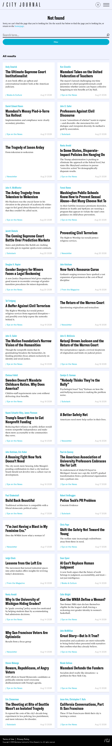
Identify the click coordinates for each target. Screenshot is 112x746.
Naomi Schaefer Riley (14, 412)
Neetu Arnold (65, 145)
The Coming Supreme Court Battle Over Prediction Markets (27, 238)
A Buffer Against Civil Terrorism (27, 306)
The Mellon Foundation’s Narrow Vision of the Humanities (28, 343)
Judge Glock (10, 558)
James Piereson (30, 412)
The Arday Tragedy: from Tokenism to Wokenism (22, 195)
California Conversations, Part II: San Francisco (82, 706)
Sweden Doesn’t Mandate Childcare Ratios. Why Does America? (25, 384)
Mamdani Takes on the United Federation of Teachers (81, 74)
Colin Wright (65, 594)
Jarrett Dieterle (11, 231)
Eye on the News (69, 95)
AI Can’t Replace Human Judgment (77, 565)
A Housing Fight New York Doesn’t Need (23, 459)
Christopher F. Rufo (78, 699)
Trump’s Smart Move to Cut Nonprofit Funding (24, 420)
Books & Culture (14, 95)
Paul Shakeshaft (12, 495)
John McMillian (66, 630)
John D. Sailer (66, 106)
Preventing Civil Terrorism (78, 233)
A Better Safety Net (74, 414)
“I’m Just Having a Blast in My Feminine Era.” (26, 528)
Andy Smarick (11, 66)
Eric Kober (22, 452)
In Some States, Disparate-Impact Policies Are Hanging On (82, 152)
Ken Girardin (65, 66)
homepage (19, 26)
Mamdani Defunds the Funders (82, 668)
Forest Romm (65, 187)
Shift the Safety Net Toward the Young (82, 531)
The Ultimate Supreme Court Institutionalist (25, 74)
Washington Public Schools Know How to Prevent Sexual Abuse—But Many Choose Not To (83, 197)
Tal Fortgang (10, 300)
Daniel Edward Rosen (14, 106)
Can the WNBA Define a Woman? (82, 599)
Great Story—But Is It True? (79, 636)
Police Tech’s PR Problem (78, 500)
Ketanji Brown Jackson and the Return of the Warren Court (82, 343)
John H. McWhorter (13, 187)
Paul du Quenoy (66, 452)
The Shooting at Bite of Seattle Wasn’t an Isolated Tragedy (27, 706)
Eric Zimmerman (12, 699)
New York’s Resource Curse (79, 269)
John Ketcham (66, 264)
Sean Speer (65, 558)
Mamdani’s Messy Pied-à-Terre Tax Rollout (27, 113)
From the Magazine (70, 289)
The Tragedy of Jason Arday (24, 147)
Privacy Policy (23, 739)
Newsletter (12, 176)
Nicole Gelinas (66, 663)
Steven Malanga (12, 663)
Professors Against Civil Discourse (77, 113)
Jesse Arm (64, 699)
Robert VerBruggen (68, 495)
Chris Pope (64, 524)
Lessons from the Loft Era (23, 563)
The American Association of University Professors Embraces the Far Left (83, 461)
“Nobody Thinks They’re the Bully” (80, 382)
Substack (66, 134)
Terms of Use (8, 739)
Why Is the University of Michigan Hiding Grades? (23, 601)
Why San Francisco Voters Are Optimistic (26, 634)
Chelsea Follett (11, 375)
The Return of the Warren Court (82, 302)
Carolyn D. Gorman (68, 375)
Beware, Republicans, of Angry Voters (27, 670)
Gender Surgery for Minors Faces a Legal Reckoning (24, 271)
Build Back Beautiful (20, 500)
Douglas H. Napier (13, 264)
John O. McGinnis (67, 335)
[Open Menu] (106, 4)
